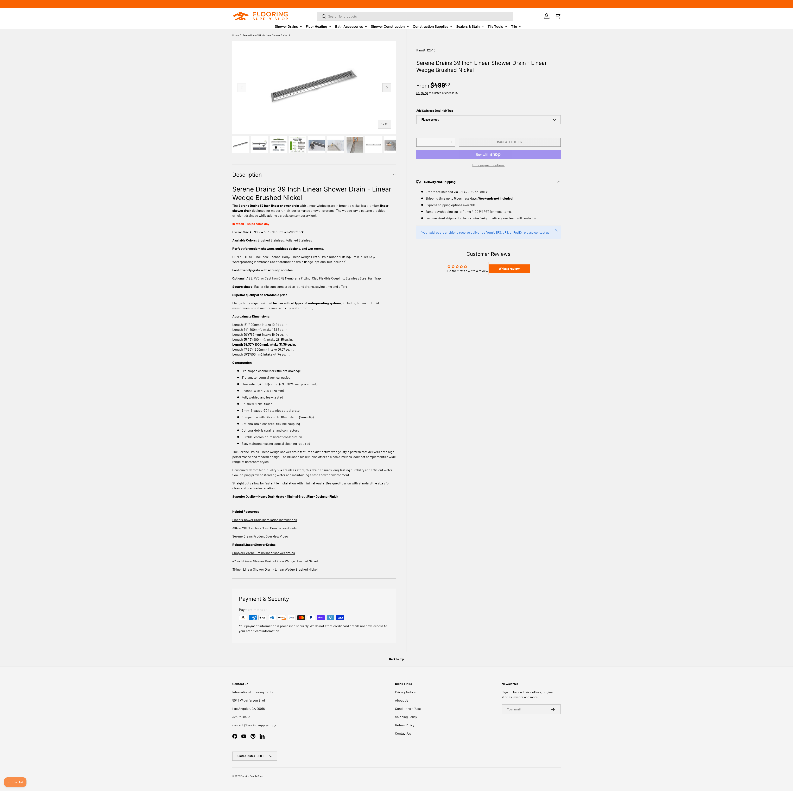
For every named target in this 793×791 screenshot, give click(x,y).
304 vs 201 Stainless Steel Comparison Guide (264, 528)
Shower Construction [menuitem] (388, 26)
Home (235, 35)
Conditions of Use (408, 708)
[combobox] (415, 16)
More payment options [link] (488, 165)
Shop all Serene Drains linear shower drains (263, 553)
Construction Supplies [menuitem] (430, 26)
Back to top (396, 659)
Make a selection (509, 142)
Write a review (509, 268)
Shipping (422, 93)
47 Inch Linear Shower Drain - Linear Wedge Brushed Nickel (275, 561)
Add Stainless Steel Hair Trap (434, 110)
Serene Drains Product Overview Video (260, 536)
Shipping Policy (406, 717)
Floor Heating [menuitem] (316, 26)
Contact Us (403, 733)
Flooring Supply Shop (251, 775)
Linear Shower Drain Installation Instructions (264, 520)
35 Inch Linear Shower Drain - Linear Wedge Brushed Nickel (275, 569)
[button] (558, 16)
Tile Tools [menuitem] (495, 26)
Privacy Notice (405, 692)
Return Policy (404, 725)
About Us (401, 700)
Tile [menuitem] (514, 26)
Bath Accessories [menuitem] (349, 26)
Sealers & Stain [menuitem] (468, 26)
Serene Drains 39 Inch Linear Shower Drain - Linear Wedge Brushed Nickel (267, 35)
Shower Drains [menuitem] (286, 26)
